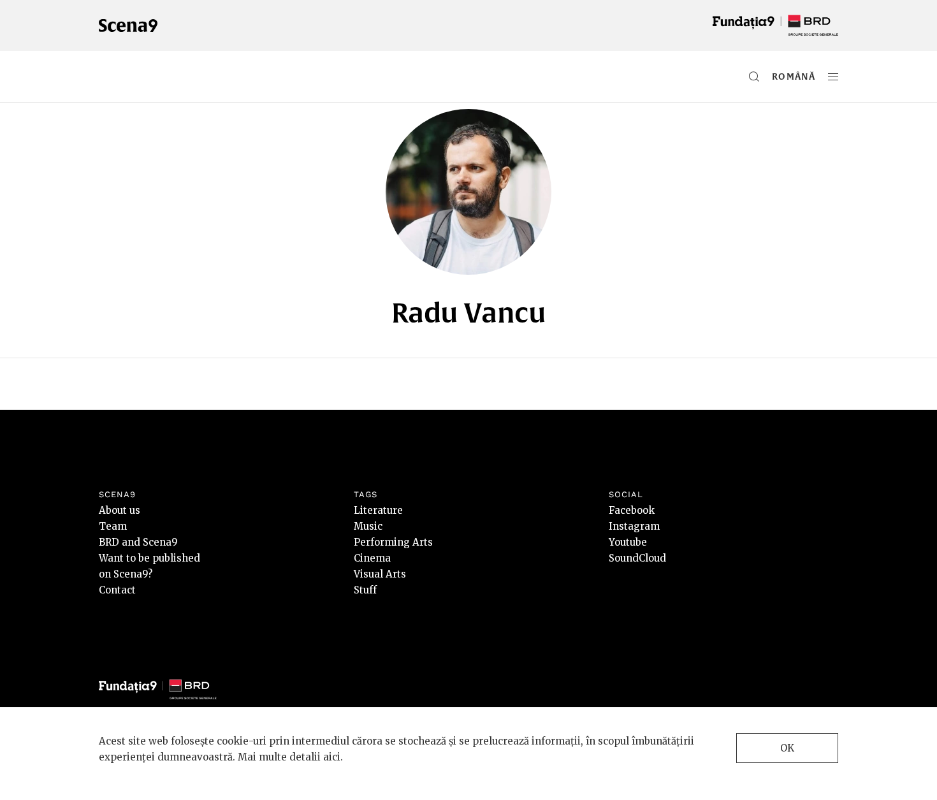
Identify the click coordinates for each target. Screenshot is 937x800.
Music (368, 526)
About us (119, 510)
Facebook (632, 510)
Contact (117, 590)
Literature (378, 510)
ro (779, 76)
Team (113, 526)
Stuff (365, 590)
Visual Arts (380, 574)
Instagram (634, 526)
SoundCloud (637, 558)
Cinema (372, 558)
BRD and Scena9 (138, 542)
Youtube (628, 542)
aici (331, 757)
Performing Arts (393, 542)
